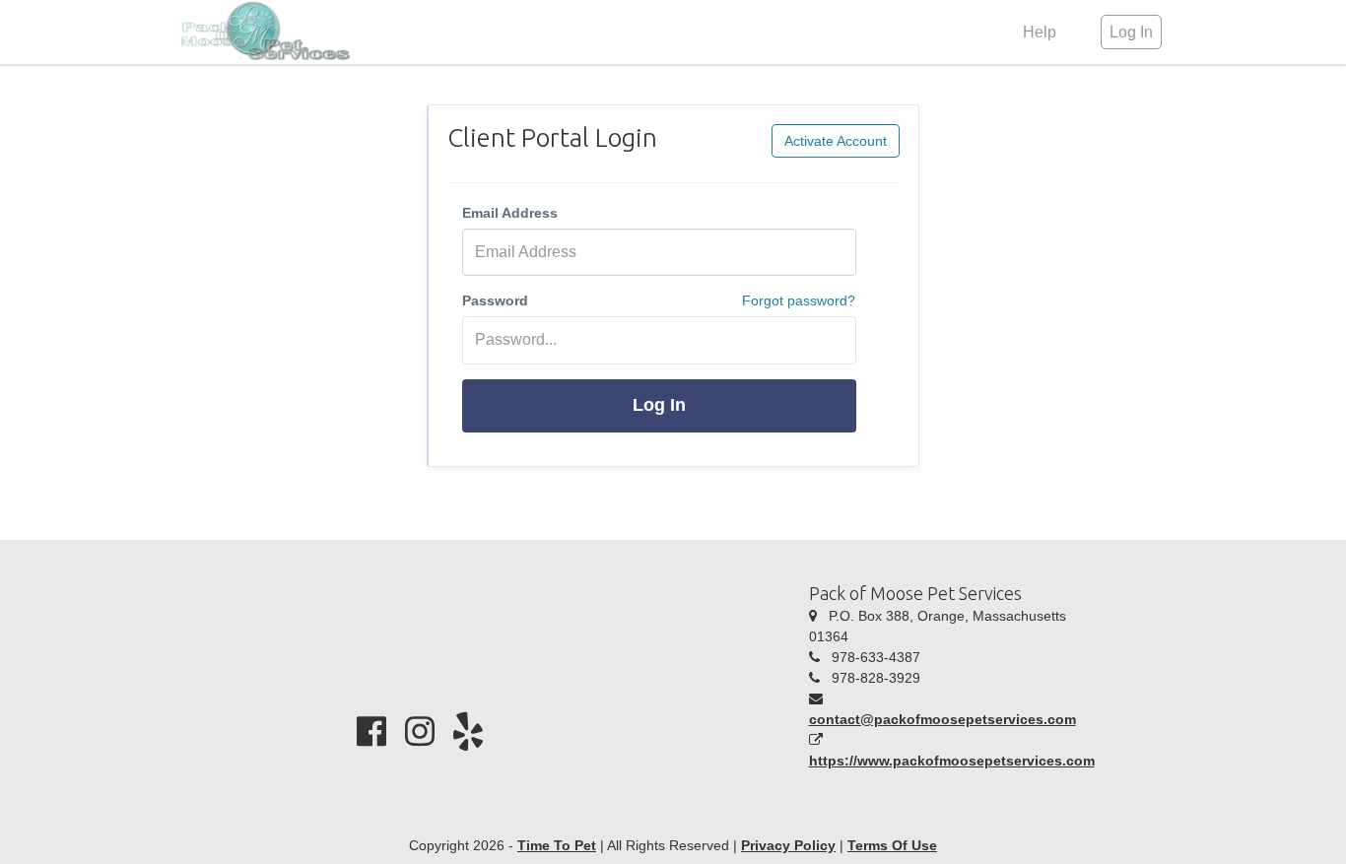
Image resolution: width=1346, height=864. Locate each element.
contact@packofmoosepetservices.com (942, 719)
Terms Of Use (892, 845)
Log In (659, 405)
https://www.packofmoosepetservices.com (952, 760)
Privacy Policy (788, 845)
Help (1039, 32)
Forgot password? (798, 300)
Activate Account (835, 141)
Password (495, 300)
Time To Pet (556, 845)
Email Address (510, 213)
